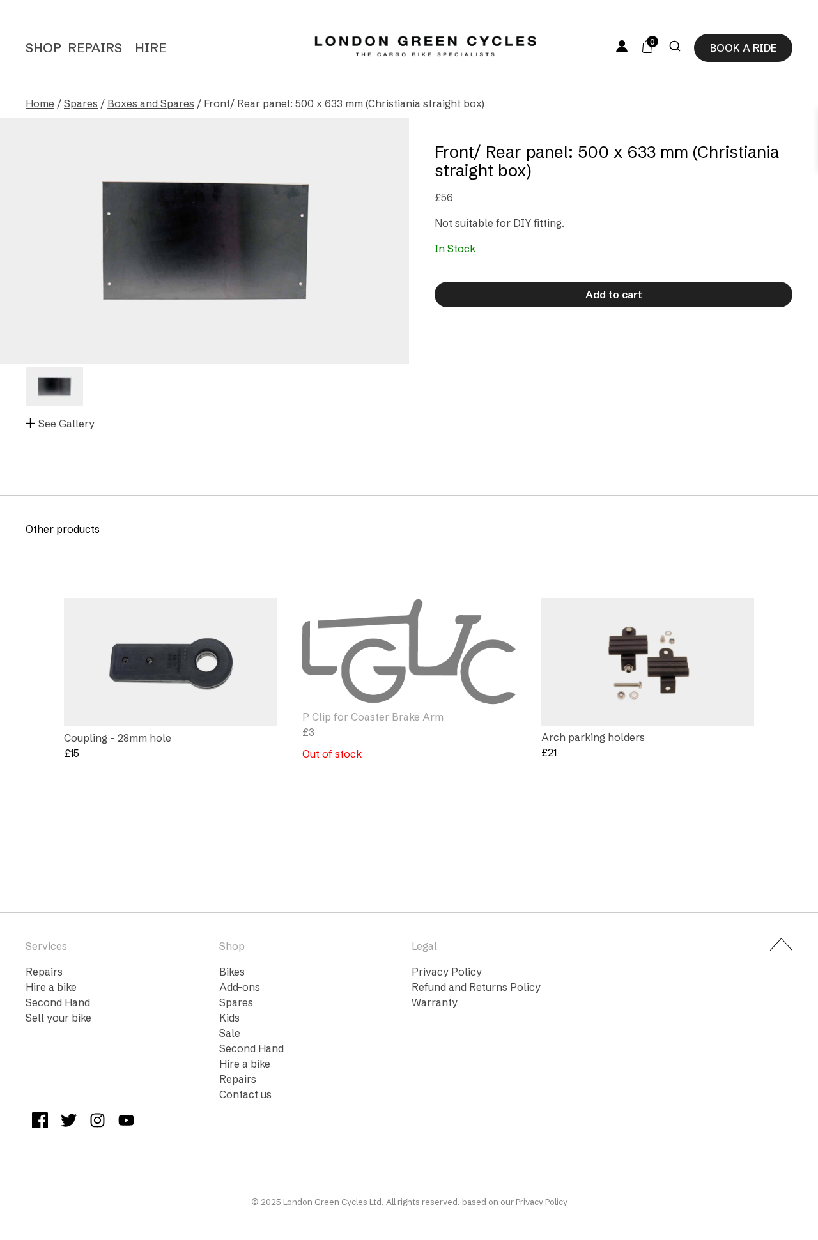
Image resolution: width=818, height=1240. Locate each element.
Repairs (95, 48)
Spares (81, 103)
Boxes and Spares (150, 103)
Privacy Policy (447, 971)
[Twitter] (69, 1122)
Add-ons (239, 987)
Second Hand (58, 1002)
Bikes (232, 971)
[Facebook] (40, 1122)
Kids (229, 1017)
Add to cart (613, 294)
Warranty (435, 1002)
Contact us (245, 1094)
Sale (229, 1033)
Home (40, 103)
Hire (150, 48)
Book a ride (743, 48)
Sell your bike (58, 1017)
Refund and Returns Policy (476, 987)
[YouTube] (126, 1122)
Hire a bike (51, 987)
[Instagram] (97, 1122)
